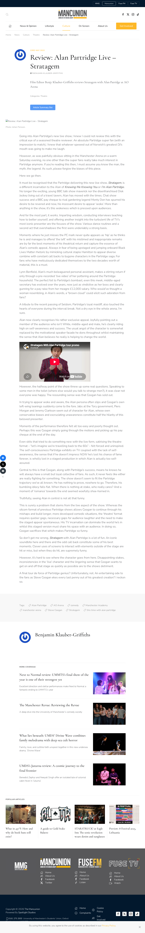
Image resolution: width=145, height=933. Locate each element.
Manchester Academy (97, 605)
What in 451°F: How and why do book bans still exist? (19, 832)
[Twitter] (3, 464)
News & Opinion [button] (28, 26)
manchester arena (32, 610)
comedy (75, 605)
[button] (7, 14)
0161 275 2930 (15, 918)
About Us (103, 26)
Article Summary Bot (42, 107)
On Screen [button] (84, 26)
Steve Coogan (55, 610)
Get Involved (126, 26)
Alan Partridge (39, 605)
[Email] (3, 471)
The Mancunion (32, 909)
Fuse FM (122, 3)
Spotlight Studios (27, 912)
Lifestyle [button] (49, 26)
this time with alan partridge (101, 610)
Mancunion (109, 3)
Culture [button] (66, 26)
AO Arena (59, 605)
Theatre (43, 96)
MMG (97, 3)
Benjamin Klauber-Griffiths (48, 73)
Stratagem (74, 610)
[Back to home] (72, 14)
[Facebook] (3, 458)
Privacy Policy (108, 925)
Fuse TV (133, 3)
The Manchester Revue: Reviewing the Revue (49, 705)
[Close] (140, 927)
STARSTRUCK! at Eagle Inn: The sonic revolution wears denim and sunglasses (90, 832)
